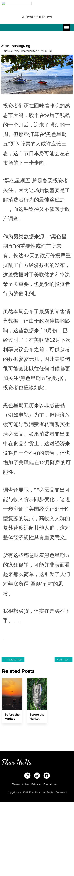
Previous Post (13, 659)
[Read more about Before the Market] (12, 693)
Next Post (63, 659)
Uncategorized (28, 51)
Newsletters (11, 51)
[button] (66, 27)
